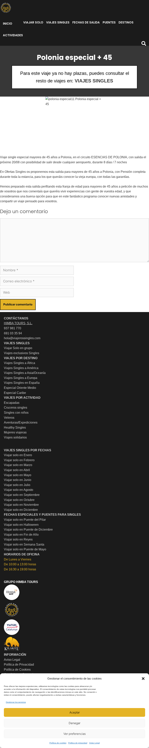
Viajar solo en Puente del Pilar (25, 519)
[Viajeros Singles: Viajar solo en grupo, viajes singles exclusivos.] (6, 8)
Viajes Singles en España (22, 382)
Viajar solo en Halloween (21, 524)
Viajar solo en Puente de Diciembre (28, 529)
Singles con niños (16, 412)
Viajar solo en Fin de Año (21, 534)
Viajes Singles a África (19, 363)
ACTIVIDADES (13, 35)
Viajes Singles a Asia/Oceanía (25, 372)
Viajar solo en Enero (18, 455)
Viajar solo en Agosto (18, 489)
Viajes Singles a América (21, 368)
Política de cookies (57, 743)
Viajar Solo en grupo (18, 348)
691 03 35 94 (13, 333)
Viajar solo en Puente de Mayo (25, 549)
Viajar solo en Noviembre (21, 504)
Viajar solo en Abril (17, 470)
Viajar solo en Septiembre (22, 494)
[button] (143, 679)
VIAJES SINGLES (57, 22)
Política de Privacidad (19, 664)
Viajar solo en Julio (17, 485)
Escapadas (11, 402)
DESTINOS (126, 22)
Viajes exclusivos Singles (21, 353)
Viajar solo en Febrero (19, 460)
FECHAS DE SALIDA (86, 22)
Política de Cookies (17, 669)
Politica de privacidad (77, 743)
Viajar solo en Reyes (18, 539)
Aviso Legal (94, 743)
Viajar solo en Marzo (18, 465)
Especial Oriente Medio (20, 387)
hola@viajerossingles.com (22, 338)
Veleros (9, 417)
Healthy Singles (15, 427)
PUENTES (109, 22)
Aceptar (74, 712)
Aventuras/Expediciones (20, 422)
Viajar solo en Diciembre (21, 509)
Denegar (74, 723)
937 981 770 (12, 328)
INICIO (7, 24)
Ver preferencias (74, 734)
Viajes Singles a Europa (20, 378)
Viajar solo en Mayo (17, 475)
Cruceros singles (15, 407)
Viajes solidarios (15, 437)
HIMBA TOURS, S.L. (18, 323)
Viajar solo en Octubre (19, 500)
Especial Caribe (15, 392)
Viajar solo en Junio (17, 480)
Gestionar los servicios (16, 702)
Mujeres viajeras (15, 432)
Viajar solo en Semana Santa (24, 544)
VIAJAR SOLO (33, 22)
